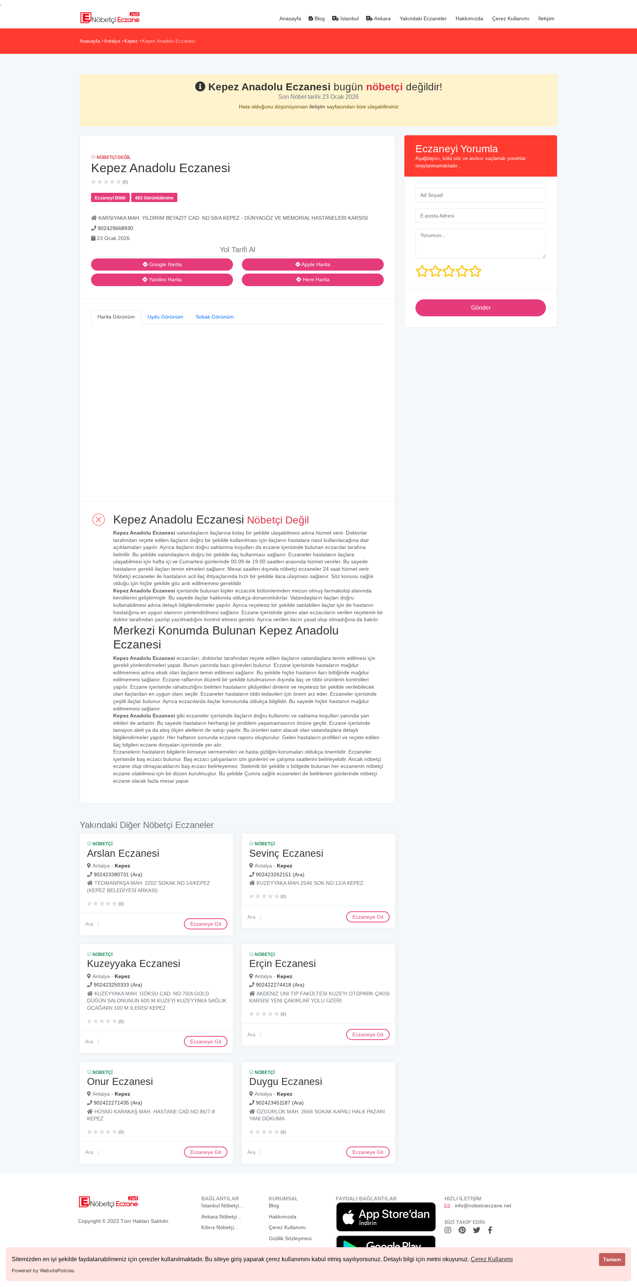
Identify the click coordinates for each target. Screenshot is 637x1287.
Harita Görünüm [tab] (116, 317)
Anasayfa (289, 18)
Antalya (112, 41)
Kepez (131, 41)
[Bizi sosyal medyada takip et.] (450, 1230)
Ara (89, 924)
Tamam (612, 1259)
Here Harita (315, 279)
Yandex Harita (164, 279)
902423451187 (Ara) (280, 1103)
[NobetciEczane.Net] (110, 17)
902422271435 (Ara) (118, 1103)
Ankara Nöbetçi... (221, 1217)
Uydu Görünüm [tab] (165, 317)
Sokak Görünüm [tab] (215, 317)
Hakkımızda (468, 18)
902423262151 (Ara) (280, 874)
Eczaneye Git (205, 924)
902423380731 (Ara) (118, 874)
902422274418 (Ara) (280, 985)
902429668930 (115, 228)
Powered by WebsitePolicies (43, 1270)
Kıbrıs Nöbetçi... (220, 1227)
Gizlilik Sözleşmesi (290, 1238)
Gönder (481, 308)
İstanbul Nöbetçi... (222, 1205)
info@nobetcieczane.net (483, 1205)
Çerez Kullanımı (492, 1259)
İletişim (545, 18)
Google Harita (165, 264)
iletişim (318, 106)
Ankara (382, 18)
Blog (319, 18)
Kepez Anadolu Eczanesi (168, 41)
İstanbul (349, 18)
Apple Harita (315, 264)
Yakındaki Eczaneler (422, 18)
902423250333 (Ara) (118, 985)
